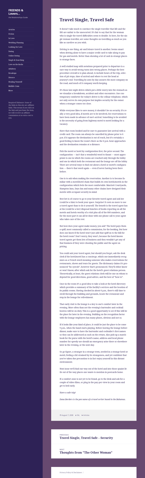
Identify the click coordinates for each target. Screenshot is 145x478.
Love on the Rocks (15, 64)
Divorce (11, 77)
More (10, 90)
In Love (11, 38)
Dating (11, 51)
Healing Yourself (15, 82)
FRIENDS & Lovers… (15, 12)
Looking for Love (15, 47)
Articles (11, 29)
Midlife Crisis (13, 86)
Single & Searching (16, 60)
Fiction (11, 34)
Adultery (12, 69)
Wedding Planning (16, 42)
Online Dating (14, 56)
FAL (78, 415)
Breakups (12, 73)
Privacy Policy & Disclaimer (71, 472)
